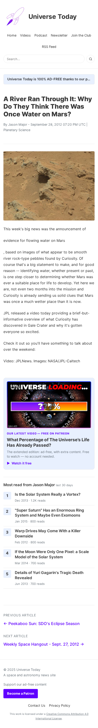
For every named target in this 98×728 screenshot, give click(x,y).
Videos (25, 35)
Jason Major (17, 124)
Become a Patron (20, 693)
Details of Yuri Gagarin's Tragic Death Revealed (49, 575)
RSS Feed (49, 47)
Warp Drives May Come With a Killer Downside (48, 533)
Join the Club (81, 35)
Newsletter (59, 35)
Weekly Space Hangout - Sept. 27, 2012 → (43, 644)
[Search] (90, 59)
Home (11, 35)
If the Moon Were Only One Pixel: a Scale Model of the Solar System (52, 554)
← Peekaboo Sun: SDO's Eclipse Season (41, 623)
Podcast (40, 35)
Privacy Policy (59, 705)
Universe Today (52, 16)
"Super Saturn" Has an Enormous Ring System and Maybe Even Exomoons (49, 513)
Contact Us (36, 705)
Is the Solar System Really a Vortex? (47, 494)
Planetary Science (16, 130)
